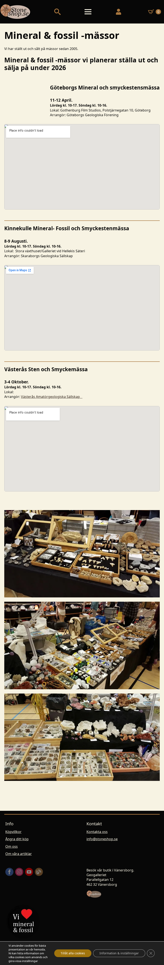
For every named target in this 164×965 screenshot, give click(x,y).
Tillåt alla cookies (73, 953)
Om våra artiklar (18, 853)
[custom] (39, 872)
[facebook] (9, 872)
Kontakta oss (97, 831)
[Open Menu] (88, 11)
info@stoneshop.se (102, 839)
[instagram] (19, 872)
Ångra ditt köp (17, 839)
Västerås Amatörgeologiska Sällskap (51, 396)
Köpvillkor (13, 831)
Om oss (11, 846)
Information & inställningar (119, 953)
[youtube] (29, 872)
